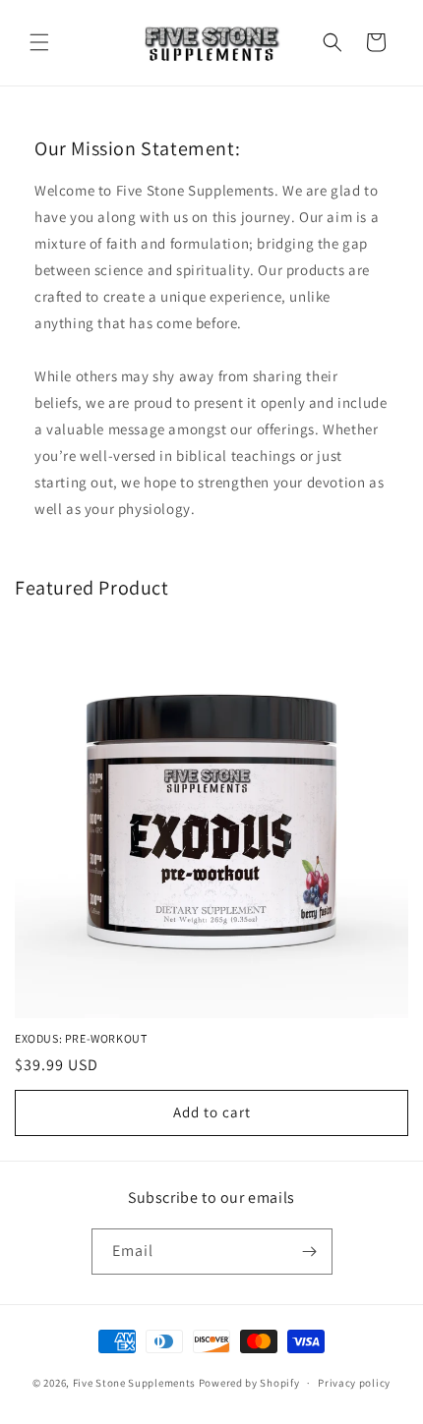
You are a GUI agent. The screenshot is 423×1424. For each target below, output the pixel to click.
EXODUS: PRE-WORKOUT (81, 1038)
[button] (39, 42)
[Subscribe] (310, 1251)
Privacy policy (354, 1383)
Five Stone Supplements (134, 1383)
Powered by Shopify (249, 1383)
